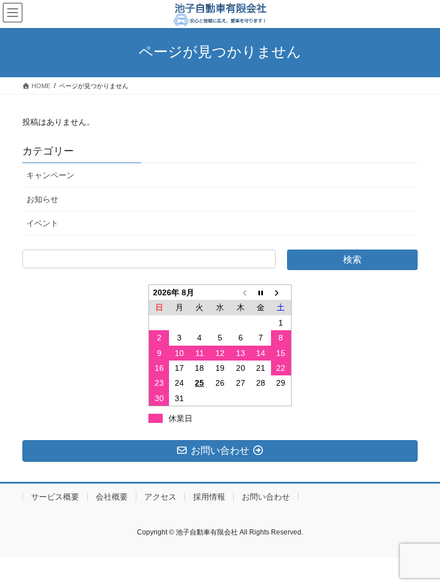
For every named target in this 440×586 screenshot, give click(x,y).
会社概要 (112, 496)
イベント (42, 223)
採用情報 (209, 496)
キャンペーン (50, 175)
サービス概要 (55, 496)
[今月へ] (260, 292)
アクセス (160, 496)
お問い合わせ (266, 496)
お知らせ (42, 199)
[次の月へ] (281, 292)
